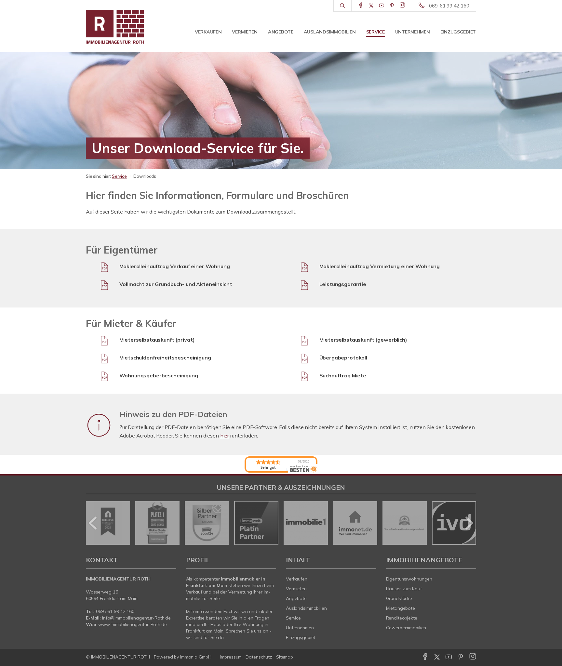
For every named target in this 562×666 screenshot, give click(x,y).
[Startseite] (131, 26)
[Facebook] (361, 5)
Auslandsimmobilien (330, 32)
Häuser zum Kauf (404, 589)
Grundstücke (399, 598)
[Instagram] (402, 5)
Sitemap (284, 657)
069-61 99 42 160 (449, 6)
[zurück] (93, 523)
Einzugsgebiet (458, 32)
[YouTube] (381, 5)
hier (224, 435)
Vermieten (244, 32)
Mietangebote (400, 608)
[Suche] (342, 6)
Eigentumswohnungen (409, 579)
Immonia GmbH (195, 657)
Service (375, 32)
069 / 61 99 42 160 (115, 611)
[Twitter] (371, 5)
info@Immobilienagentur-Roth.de (136, 618)
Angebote (280, 32)
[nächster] (469, 523)
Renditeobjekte (401, 618)
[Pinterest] (392, 5)
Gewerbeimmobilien (406, 628)
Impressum (231, 657)
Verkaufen (208, 32)
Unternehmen (412, 32)
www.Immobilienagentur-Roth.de (132, 624)
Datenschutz (259, 657)
